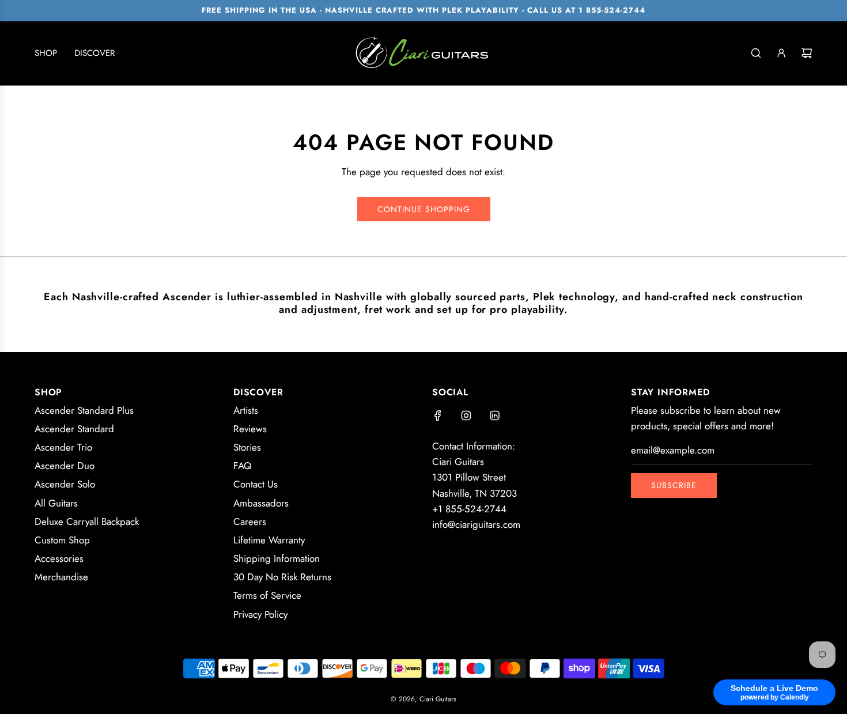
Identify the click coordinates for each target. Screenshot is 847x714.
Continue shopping (423, 209)
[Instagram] (466, 415)
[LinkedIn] (494, 415)
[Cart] (806, 53)
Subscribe (674, 485)
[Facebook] (438, 415)
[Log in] (781, 53)
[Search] (756, 53)
